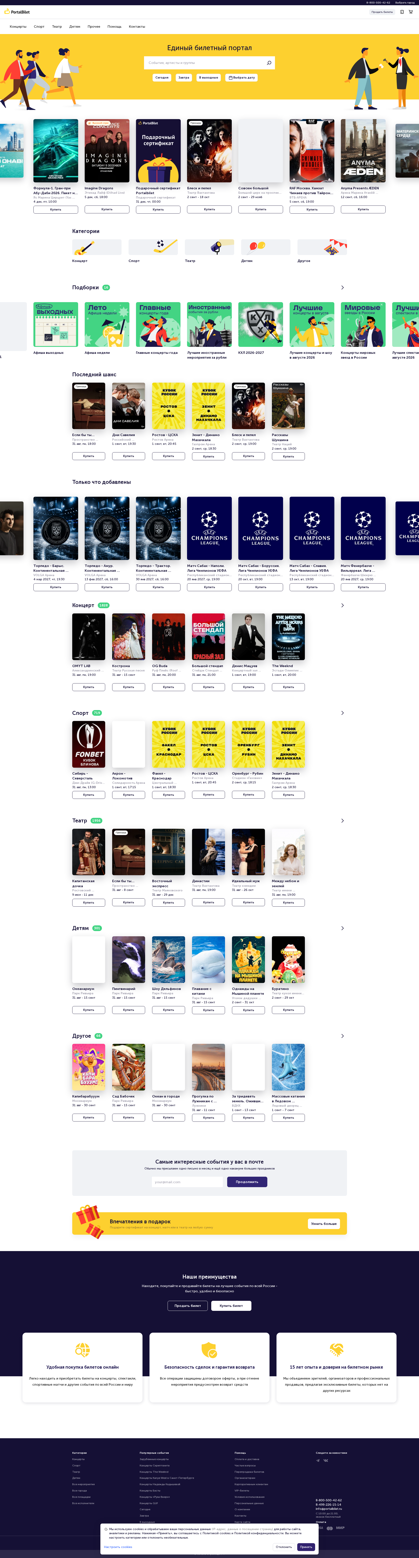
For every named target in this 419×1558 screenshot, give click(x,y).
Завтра (144, 1515)
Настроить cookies (118, 1547)
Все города (79, 1490)
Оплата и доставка (247, 1459)
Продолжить (247, 1182)
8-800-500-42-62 (378, 2)
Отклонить (284, 1547)
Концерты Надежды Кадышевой (160, 1484)
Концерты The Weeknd (154, 1471)
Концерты (18, 26)
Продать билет (188, 1306)
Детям (74, 26)
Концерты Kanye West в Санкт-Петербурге (167, 1477)
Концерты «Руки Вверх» (155, 1496)
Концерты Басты (150, 1490)
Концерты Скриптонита (155, 1465)
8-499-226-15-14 (328, 1505)
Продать (382, 12)
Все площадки (81, 1496)
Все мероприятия (83, 1484)
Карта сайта (242, 1522)
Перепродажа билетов (249, 1471)
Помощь (115, 26)
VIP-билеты (242, 1490)
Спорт (39, 26)
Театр (57, 26)
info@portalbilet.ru (329, 1509)
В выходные (147, 1522)
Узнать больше (324, 1224)
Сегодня (145, 1509)
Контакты (137, 26)
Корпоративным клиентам (251, 1484)
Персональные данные (249, 1503)
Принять (306, 1547)
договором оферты (218, 1378)
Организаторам (245, 1477)
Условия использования (249, 1496)
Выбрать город (405, 2)
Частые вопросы (245, 1465)
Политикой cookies (217, 1533)
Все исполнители (83, 1503)
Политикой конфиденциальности (258, 1533)
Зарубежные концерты (154, 1459)
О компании (242, 1509)
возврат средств (234, 1384)
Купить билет (231, 1306)
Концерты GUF (149, 1503)
